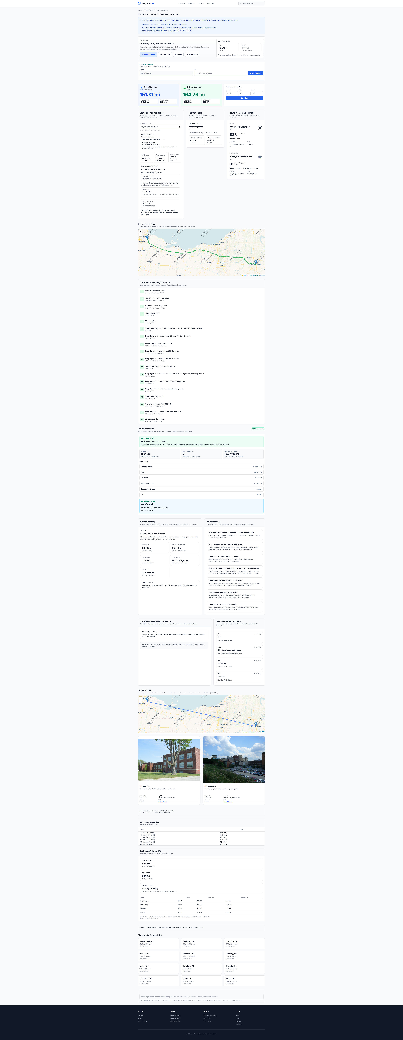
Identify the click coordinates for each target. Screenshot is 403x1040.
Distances (210, 3)
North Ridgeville (196, 127)
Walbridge (164, 10)
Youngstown (212, 786)
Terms (238, 1018)
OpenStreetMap (254, 275)
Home (140, 10)
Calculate (244, 98)
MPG (240, 90)
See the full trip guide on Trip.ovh (170, 997)
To (195, 69)
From (142, 69)
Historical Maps (175, 1021)
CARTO (262, 275)
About (238, 1015)
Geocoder (206, 1018)
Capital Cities (142, 1021)
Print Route (193, 54)
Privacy (238, 1021)
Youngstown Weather (241, 156)
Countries (141, 1015)
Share (179, 54)
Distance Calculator (210, 1015)
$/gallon (228, 90)
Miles (253, 90)
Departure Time (145, 123)
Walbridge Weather (240, 127)
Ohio (157, 10)
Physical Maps (175, 1015)
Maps (190, 3)
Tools (200, 3)
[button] (147, 237)
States (140, 1018)
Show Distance (255, 73)
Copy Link (166, 54)
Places (181, 3)
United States (148, 10)
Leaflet (245, 275)
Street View (207, 1021)
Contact (238, 1024)
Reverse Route (149, 54)
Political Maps (175, 1018)
